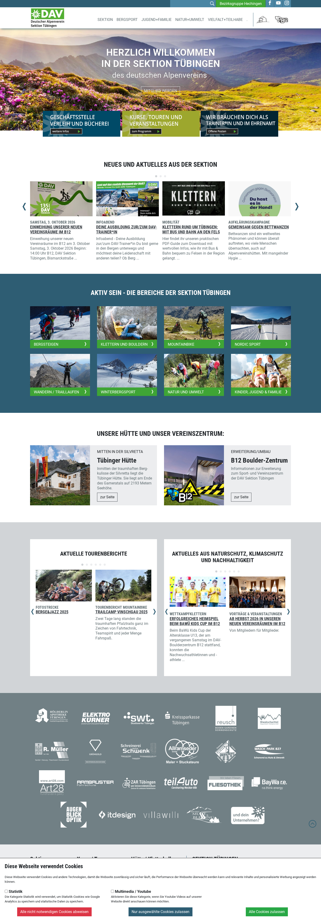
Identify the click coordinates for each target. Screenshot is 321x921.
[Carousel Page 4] (96, 565)
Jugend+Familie (156, 19)
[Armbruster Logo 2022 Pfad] (95, 783)
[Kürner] (95, 718)
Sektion (105, 19)
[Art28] (52, 783)
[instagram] (287, 3)
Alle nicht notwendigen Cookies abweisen (54, 911)
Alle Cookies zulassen (267, 911)
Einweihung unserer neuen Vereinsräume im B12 (56, 229)
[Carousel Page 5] (100, 565)
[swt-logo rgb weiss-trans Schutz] (139, 718)
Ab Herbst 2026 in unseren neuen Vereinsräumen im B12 (257, 621)
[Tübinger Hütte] (262, 19)
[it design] (117, 814)
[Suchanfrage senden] (212, 4)
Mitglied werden (160, 91)
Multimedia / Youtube (132, 891)
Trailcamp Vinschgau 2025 (121, 612)
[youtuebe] (278, 3)
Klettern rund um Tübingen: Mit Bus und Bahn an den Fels (191, 229)
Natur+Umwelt (189, 19)
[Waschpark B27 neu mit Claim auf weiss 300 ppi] (269, 751)
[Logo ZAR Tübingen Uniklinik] (139, 783)
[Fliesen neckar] (226, 751)
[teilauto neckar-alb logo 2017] (182, 783)
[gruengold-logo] (95, 751)
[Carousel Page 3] (165, 176)
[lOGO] (73, 814)
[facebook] (270, 3)
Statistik (15, 891)
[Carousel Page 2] (161, 176)
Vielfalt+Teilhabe (225, 19)
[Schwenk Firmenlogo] (139, 751)
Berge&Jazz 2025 (52, 612)
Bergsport (127, 19)
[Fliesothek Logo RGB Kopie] (225, 783)
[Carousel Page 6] (105, 565)
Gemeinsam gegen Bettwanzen (258, 227)
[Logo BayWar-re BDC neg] (269, 783)
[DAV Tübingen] (47, 17)
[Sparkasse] (182, 718)
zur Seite (107, 497)
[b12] (281, 19)
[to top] (312, 826)
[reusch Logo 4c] (226, 718)
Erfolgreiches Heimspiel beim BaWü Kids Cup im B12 (195, 621)
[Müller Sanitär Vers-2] (52, 751)
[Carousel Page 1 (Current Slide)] (156, 176)
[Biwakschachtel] (269, 718)
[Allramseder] (182, 751)
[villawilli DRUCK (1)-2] (160, 814)
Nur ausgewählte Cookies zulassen (160, 911)
